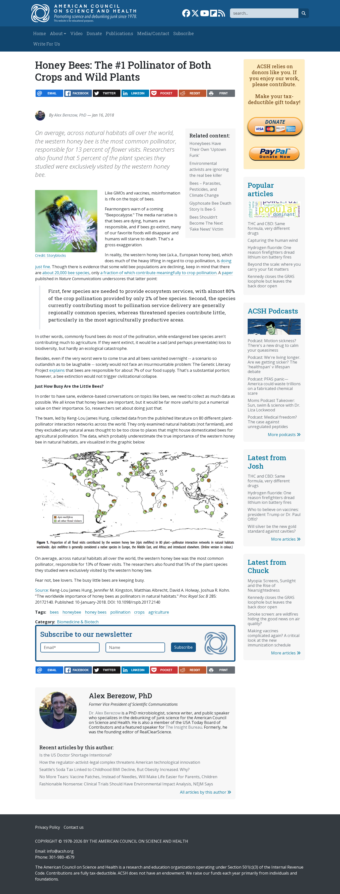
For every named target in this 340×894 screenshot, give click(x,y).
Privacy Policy (47, 827)
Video (76, 33)
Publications (119, 33)
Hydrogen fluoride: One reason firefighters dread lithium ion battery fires (271, 252)
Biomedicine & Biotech (78, 622)
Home (39, 33)
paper (227, 272)
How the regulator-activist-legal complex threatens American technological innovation (119, 762)
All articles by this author (203, 792)
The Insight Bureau (184, 727)
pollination (120, 612)
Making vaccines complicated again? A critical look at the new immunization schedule (273, 638)
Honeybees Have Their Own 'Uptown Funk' (207, 149)
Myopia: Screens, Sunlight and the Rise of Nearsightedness (272, 585)
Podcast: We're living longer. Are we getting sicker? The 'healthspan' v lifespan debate (274, 364)
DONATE (275, 121)
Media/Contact (153, 33)
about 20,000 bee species (65, 272)
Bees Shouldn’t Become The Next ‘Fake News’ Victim (206, 223)
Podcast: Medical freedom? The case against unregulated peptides (272, 421)
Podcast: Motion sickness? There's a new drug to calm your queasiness (273, 345)
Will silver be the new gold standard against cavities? (272, 529)
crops (139, 612)
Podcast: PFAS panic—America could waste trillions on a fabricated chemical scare (274, 386)
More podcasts (282, 434)
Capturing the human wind (273, 240)
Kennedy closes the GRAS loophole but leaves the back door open (271, 281)
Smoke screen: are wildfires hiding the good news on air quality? (274, 618)
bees (54, 612)
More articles (284, 539)
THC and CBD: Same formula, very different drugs (269, 228)
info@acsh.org (60, 851)
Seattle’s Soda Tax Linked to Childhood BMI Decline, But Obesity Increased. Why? (114, 769)
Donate (94, 33)
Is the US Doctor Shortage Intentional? (75, 755)
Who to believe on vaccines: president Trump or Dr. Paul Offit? (274, 514)
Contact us (74, 827)
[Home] (87, 13)
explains (57, 370)
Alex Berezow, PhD (70, 115)
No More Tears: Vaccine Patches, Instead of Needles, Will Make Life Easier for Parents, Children (128, 776)
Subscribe (183, 33)
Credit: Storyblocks (50, 255)
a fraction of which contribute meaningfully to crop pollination (158, 272)
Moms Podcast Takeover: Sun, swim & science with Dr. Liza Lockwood (274, 405)
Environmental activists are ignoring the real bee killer (209, 169)
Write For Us (46, 44)
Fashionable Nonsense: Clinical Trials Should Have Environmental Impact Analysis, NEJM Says (126, 784)
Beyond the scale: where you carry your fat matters (274, 266)
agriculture (158, 612)
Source (41, 590)
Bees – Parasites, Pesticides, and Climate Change (205, 189)
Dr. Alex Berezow (104, 713)
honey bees (96, 612)
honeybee (71, 612)
